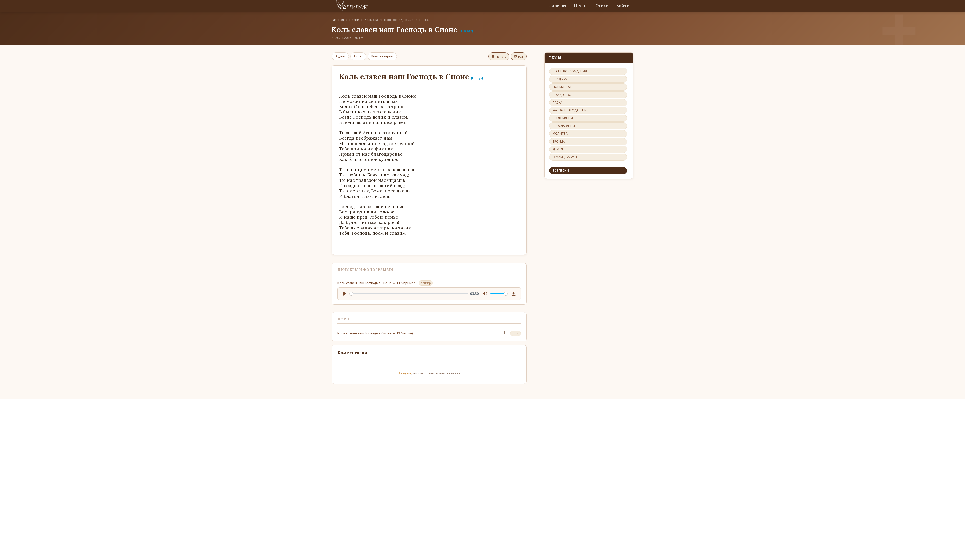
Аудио (340, 56)
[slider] (409, 293)
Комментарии (382, 56)
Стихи (602, 5)
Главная (557, 5)
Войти (623, 5)
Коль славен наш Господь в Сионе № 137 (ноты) (375, 333)
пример (426, 283)
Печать (501, 56)
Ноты (358, 56)
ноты (515, 333)
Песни (581, 5)
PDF (521, 56)
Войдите (404, 373)
